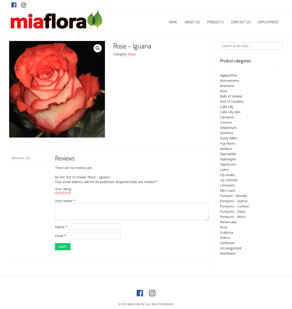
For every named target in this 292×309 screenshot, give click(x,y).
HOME (173, 22)
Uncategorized (230, 248)
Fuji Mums (227, 143)
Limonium (227, 185)
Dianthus (226, 133)
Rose (132, 54)
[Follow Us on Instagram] (23, 4)
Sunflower (227, 243)
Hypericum (228, 164)
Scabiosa (226, 232)
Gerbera (226, 148)
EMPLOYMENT (268, 22)
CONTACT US (241, 22)
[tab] (29, 158)
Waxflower (228, 253)
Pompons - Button (234, 201)
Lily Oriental (228, 180)
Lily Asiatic (227, 175)
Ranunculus (228, 222)
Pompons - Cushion (234, 206)
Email (60, 236)
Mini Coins (227, 190)
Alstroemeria (229, 80)
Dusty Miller (228, 138)
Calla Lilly (226, 107)
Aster (224, 91)
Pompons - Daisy (232, 211)
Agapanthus (228, 75)
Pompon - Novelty (233, 196)
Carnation (227, 117)
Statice (225, 237)
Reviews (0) (20, 158)
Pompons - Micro (233, 217)
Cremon (226, 122)
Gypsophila (228, 154)
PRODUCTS (215, 22)
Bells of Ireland (231, 96)
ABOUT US (192, 22)
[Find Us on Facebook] (14, 4)
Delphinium (228, 127)
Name (61, 227)
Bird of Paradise (232, 101)
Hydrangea (228, 159)
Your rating (63, 189)
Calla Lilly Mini (230, 112)
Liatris (224, 169)
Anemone (227, 86)
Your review (65, 201)
